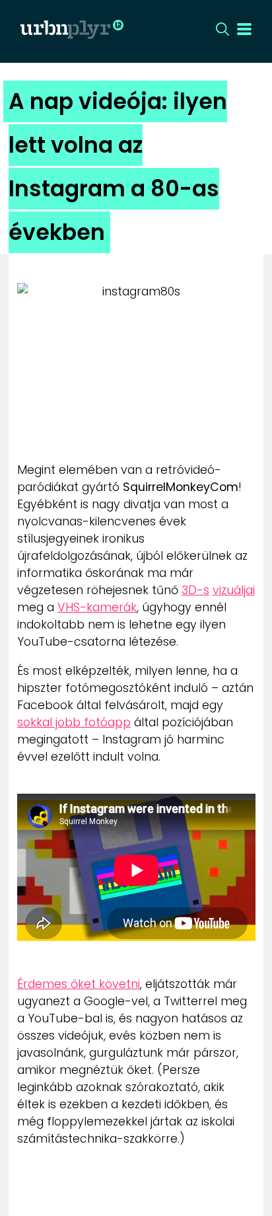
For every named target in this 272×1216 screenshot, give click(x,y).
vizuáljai (234, 590)
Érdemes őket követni (78, 984)
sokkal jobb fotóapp (74, 722)
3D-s (195, 590)
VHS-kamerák (97, 607)
